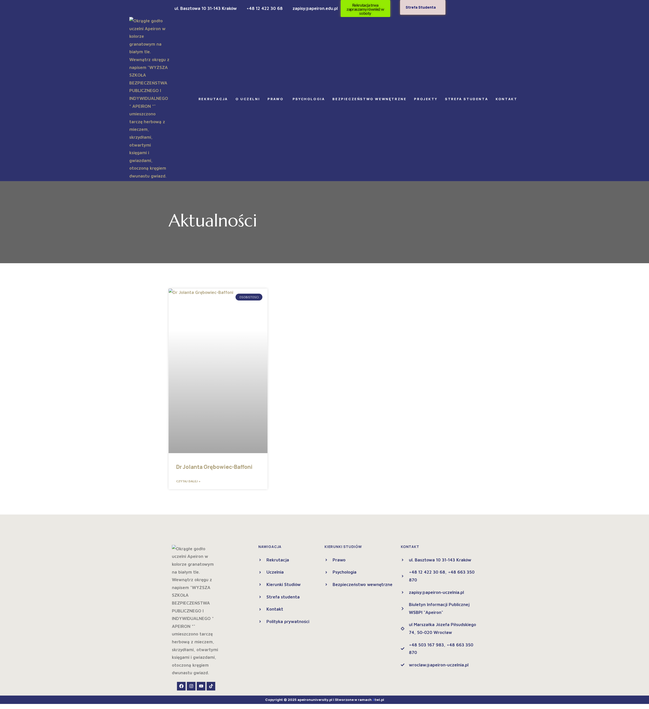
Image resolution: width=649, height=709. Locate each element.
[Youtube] (201, 686)
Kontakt (506, 99)
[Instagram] (191, 686)
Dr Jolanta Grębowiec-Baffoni (214, 466)
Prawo (276, 99)
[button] (214, 99)
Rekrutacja (213, 99)
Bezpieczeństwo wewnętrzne (369, 99)
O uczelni (248, 99)
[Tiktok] (211, 686)
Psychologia (309, 99)
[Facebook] (181, 686)
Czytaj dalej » (188, 481)
